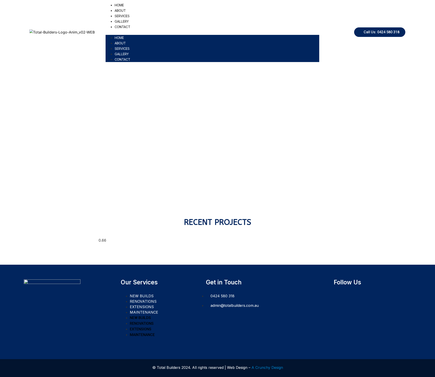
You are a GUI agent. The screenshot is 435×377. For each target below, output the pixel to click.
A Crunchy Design (267, 367)
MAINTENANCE (144, 312)
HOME (119, 5)
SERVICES (122, 16)
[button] (212, 32)
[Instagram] (350, 296)
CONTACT (122, 27)
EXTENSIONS (142, 307)
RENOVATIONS (143, 301)
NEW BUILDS (142, 296)
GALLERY (122, 21)
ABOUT (120, 10)
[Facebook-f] (339, 296)
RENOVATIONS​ (217, 120)
